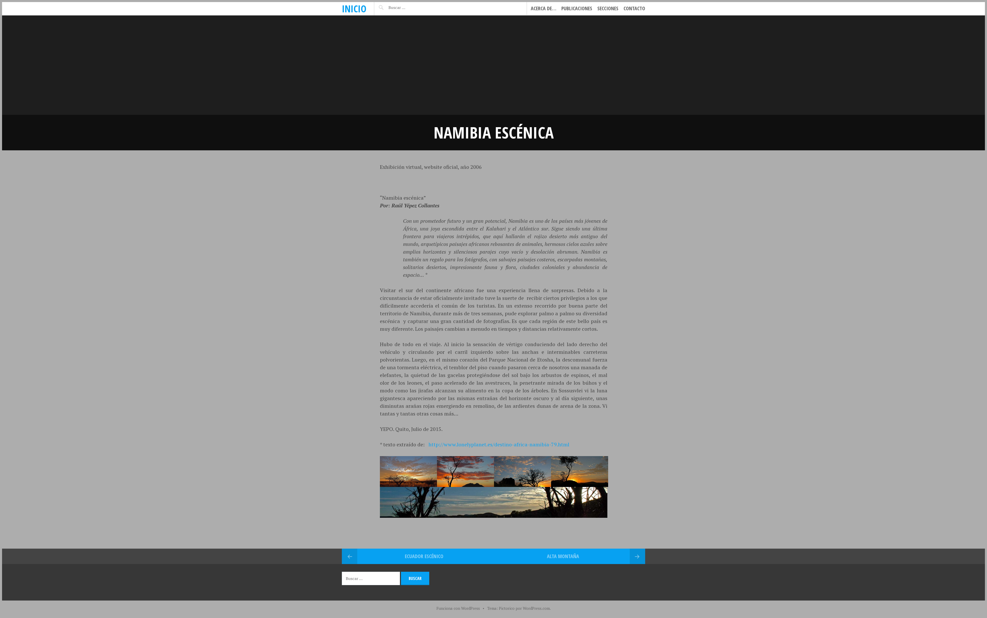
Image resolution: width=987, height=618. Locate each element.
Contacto (634, 8)
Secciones (607, 8)
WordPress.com (536, 608)
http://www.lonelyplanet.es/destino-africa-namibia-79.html (498, 444)
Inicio (354, 8)
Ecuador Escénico (424, 556)
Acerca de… (543, 8)
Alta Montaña (563, 556)
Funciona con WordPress (458, 608)
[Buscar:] (409, 7)
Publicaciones (576, 8)
